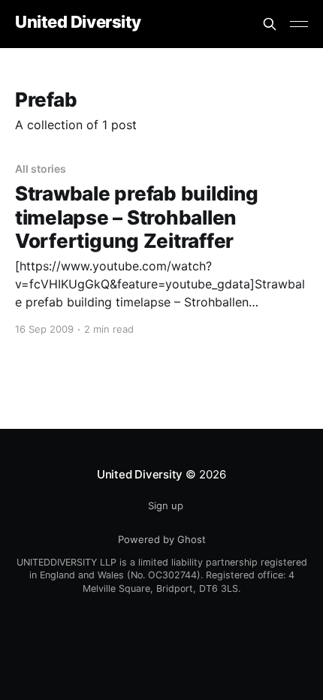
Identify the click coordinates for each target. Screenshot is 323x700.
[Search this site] (270, 24)
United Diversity (78, 22)
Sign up (165, 505)
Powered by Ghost (162, 539)
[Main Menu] (299, 24)
